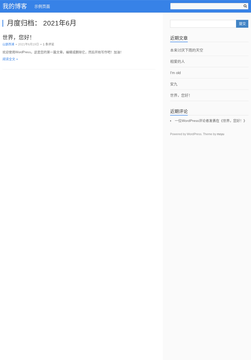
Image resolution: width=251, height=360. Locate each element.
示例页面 (42, 6)
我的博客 (14, 6)
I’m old (175, 73)
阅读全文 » (10, 59)
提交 (242, 24)
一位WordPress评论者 (192, 121)
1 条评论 (48, 44)
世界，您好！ (18, 37)
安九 (173, 84)
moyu (220, 134)
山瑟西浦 (8, 44)
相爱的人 (177, 61)
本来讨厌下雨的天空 (186, 50)
